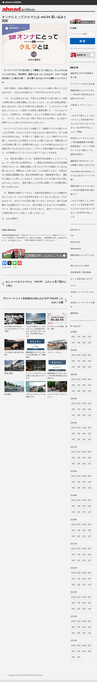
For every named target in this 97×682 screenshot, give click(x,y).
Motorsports (75, 249)
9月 (89, 355)
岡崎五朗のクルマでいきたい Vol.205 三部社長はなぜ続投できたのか (82, 94)
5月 (89, 337)
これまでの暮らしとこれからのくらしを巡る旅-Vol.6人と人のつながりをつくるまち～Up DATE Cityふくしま (82, 209)
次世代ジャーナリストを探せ (82, 304)
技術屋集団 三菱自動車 (80, 272)
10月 (84, 355)
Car (15, 267)
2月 (84, 343)
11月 (79, 355)
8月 (73, 337)
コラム (73, 285)
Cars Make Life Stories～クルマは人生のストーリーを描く (82, 175)
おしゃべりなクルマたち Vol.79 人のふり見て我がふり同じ (36, 283)
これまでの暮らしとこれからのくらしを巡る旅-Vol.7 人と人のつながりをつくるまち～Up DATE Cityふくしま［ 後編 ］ (82, 123)
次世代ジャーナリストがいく (82, 294)
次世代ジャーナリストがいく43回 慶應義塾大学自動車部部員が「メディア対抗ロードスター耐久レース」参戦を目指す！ (82, 146)
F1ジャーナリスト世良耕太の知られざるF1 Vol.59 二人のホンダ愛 (33, 300)
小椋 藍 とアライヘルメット (82, 107)
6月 (84, 337)
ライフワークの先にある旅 (82, 84)
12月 (73, 355)
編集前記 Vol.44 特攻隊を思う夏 (81, 75)
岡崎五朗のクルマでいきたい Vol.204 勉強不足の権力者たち (82, 190)
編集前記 (74, 313)
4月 (73, 343)
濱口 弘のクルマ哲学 (79, 266)
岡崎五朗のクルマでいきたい (82, 257)
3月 (78, 343)
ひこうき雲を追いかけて (81, 279)
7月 (78, 337)
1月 (89, 343)
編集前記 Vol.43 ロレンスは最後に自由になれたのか (82, 163)
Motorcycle (75, 242)
